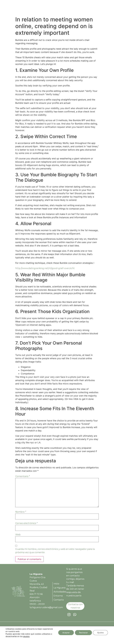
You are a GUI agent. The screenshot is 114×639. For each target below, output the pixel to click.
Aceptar (66, 632)
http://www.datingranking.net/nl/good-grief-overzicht (45, 268)
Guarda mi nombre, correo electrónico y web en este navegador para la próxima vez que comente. (55, 551)
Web (18, 534)
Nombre (20, 512)
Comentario (22, 476)
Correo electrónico (26, 523)
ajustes (26, 636)
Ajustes (100, 632)
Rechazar (83, 632)
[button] (99, 8)
